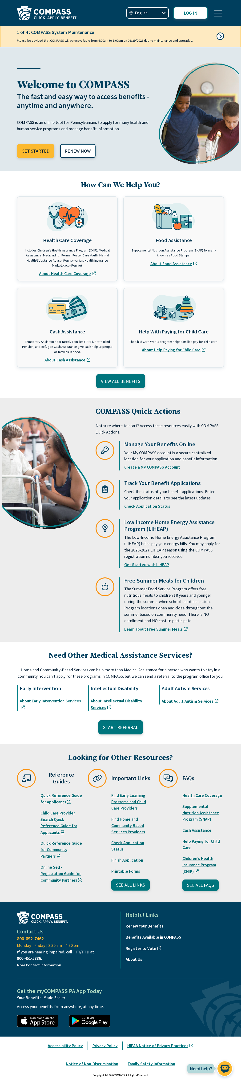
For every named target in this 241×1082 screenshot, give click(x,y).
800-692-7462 (30, 938)
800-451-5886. (29, 958)
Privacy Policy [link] (105, 1045)
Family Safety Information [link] (151, 1063)
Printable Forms (125, 871)
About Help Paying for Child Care (171, 350)
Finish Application (127, 860)
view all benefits (120, 381)
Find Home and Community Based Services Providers (128, 825)
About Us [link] (134, 959)
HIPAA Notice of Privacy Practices (157, 1045)
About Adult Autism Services (187, 701)
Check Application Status (147, 506)
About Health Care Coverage (65, 273)
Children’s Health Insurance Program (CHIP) (199, 865)
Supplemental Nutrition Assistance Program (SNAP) (200, 813)
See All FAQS (200, 885)
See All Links (130, 885)
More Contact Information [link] (39, 965)
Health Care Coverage (202, 795)
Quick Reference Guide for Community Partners (61, 849)
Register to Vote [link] (141, 948)
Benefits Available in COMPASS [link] (153, 937)
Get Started (36, 151)
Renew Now (78, 151)
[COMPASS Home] (47, 13)
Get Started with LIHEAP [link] (146, 564)
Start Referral (120, 727)
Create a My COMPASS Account (152, 467)
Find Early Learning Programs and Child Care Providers (128, 802)
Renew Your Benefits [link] (144, 926)
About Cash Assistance (64, 360)
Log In (190, 13)
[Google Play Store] (92, 1021)
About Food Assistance (171, 263)
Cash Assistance (196, 830)
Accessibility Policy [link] (65, 1045)
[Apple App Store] (40, 1021)
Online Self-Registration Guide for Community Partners (60, 873)
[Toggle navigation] (218, 13)
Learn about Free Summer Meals (153, 629)
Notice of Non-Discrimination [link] (92, 1063)
